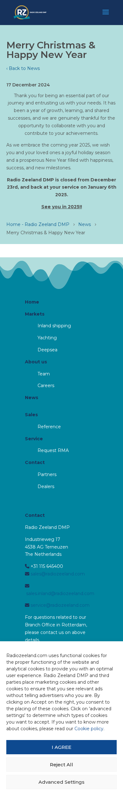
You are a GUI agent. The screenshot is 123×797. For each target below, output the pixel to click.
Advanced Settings (61, 782)
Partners (47, 474)
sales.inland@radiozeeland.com (59, 593)
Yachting (47, 338)
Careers (46, 385)
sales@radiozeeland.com (57, 574)
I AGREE (61, 747)
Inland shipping (54, 326)
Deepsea (47, 350)
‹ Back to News (23, 68)
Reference (49, 427)
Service (34, 439)
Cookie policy (88, 728)
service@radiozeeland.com (59, 605)
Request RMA (53, 450)
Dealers (46, 486)
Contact (35, 462)
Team (44, 374)
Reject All (61, 765)
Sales (31, 414)
